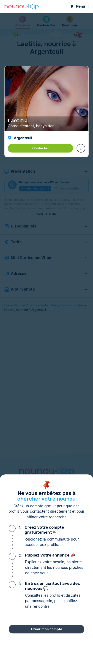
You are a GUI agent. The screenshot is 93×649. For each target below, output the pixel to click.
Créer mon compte (46, 629)
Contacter (40, 148)
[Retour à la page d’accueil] (21, 6)
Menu (80, 6)
